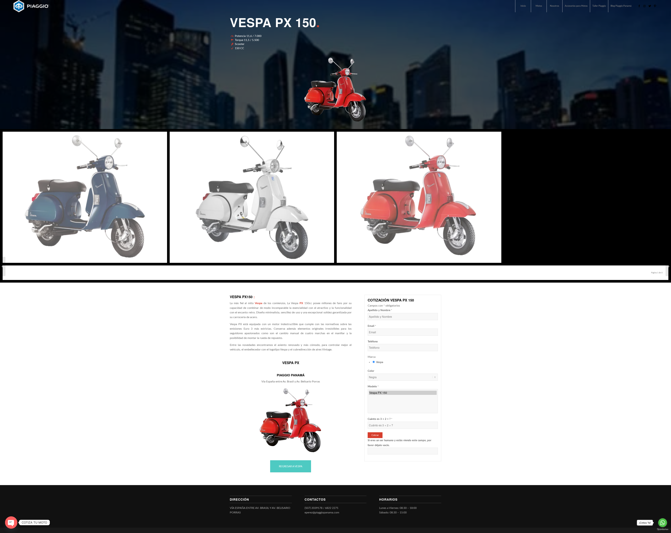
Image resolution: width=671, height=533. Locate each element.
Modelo (373, 386)
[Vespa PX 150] (403, 393)
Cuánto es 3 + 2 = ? (380, 419)
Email (372, 326)
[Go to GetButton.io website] (662, 529)
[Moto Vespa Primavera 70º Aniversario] (668, 266)
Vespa (379, 362)
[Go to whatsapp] (662, 522)
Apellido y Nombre (380, 310)
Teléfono (373, 341)
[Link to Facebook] (639, 6)
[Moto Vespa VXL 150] (2, 266)
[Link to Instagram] (644, 6)
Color (371, 371)
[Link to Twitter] (649, 6)
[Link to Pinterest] (655, 6)
